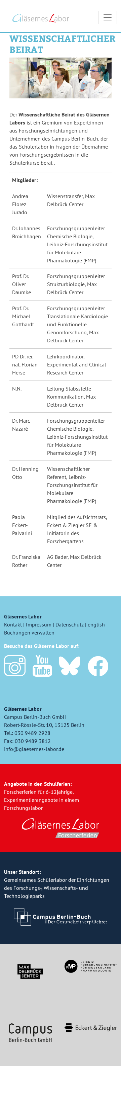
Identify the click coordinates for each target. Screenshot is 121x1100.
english (96, 624)
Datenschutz (69, 624)
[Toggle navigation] (107, 17)
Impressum (38, 624)
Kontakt (13, 624)
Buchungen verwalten (29, 632)
